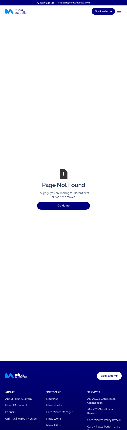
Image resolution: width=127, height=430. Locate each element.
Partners (10, 412)
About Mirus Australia (18, 398)
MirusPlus (52, 398)
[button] (83, 11)
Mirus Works (54, 418)
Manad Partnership (16, 405)
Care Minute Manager (59, 412)
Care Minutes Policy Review (104, 420)
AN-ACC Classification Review (100, 411)
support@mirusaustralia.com (74, 2)
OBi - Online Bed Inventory (21, 418)
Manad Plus (53, 425)
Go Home (64, 205)
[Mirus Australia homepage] (15, 11)
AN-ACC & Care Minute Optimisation (101, 400)
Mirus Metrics (54, 405)
